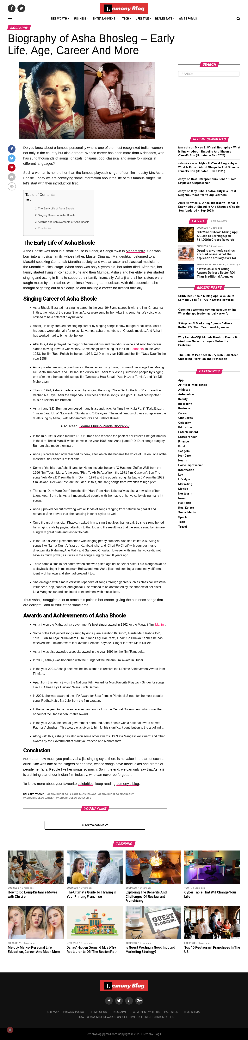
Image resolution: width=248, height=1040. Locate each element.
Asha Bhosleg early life (74, 798)
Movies (183, 488)
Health (182, 460)
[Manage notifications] (10, 1030)
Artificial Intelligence (192, 385)
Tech (125, 18)
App (181, 380)
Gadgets (184, 451)
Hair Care (184, 455)
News (182, 498)
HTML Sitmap (192, 1012)
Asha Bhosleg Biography (117, 794)
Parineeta (137, 349)
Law (180, 474)
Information (186, 470)
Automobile (186, 394)
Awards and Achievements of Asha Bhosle (64, 221)
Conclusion (45, 228)
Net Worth (59, 18)
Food (181, 446)
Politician (184, 503)
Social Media (187, 512)
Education (185, 427)
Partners (171, 1012)
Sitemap (53, 1012)
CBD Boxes (185, 418)
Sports (183, 517)
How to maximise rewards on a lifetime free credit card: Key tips (126, 1017)
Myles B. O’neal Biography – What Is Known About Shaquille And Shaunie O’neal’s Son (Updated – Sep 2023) (209, 151)
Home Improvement (191, 465)
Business (79, 18)
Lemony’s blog (127, 784)
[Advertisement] (209, 106)
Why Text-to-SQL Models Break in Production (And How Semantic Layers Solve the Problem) (209, 341)
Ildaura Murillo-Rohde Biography (104, 426)
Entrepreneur (187, 437)
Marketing (185, 484)
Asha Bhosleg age (83, 794)
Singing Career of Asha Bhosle (56, 215)
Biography (185, 404)
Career (183, 413)
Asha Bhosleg (58, 794)
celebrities (85, 784)
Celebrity (184, 422)
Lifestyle (142, 18)
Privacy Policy (73, 1012)
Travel (182, 526)
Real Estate (163, 18)
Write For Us (188, 18)
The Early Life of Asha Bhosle (56, 208)
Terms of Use (98, 1012)
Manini (159, 624)
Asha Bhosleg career (39, 798)
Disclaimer (120, 1012)
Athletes (184, 389)
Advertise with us (146, 1012)
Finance (183, 441)
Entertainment (104, 18)
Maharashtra (135, 251)
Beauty (183, 399)
